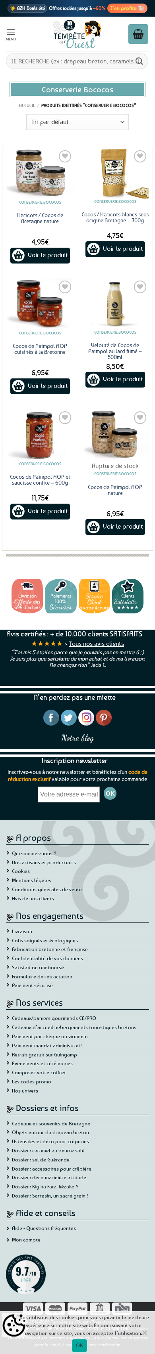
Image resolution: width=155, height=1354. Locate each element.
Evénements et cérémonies (42, 1063)
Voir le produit (48, 255)
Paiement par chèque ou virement (50, 1036)
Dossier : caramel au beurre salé (48, 1150)
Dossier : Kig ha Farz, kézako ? (45, 1186)
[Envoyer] (139, 61)
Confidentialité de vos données (47, 958)
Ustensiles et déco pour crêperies (50, 1141)
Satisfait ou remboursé (38, 967)
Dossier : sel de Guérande (41, 1159)
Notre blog (77, 737)
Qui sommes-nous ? (34, 853)
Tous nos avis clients (96, 643)
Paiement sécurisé (32, 985)
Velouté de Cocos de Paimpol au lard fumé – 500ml (115, 351)
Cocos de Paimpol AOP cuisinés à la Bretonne (40, 349)
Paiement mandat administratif (47, 1045)
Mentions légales (31, 880)
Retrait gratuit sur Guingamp (44, 1054)
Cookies (21, 871)
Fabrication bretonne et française (50, 949)
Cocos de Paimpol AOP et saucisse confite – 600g (40, 479)
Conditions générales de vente (47, 889)
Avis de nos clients (33, 898)
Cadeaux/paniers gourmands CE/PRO (54, 1018)
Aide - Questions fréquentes (44, 1228)
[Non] (144, 1335)
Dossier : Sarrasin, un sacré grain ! (50, 1195)
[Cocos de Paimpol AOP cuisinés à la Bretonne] (40, 304)
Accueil (27, 105)
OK (79, 1345)
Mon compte (26, 1239)
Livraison (22, 931)
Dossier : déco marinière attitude (49, 1177)
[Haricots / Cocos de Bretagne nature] (40, 173)
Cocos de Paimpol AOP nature (115, 490)
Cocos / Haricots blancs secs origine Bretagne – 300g (115, 217)
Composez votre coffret (39, 1072)
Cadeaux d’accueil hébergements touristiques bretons (74, 1027)
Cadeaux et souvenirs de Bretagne (51, 1123)
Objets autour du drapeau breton (50, 1132)
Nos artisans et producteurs (44, 862)
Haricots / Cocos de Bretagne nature (40, 218)
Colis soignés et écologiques (45, 940)
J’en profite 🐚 (127, 8)
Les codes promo (31, 1081)
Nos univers (25, 1090)
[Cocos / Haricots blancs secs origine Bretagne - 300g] (115, 173)
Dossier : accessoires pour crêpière (51, 1168)
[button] (11, 34)
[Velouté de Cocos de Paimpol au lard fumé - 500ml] (115, 304)
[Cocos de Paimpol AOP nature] (115, 434)
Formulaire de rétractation (42, 976)
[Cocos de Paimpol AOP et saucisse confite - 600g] (40, 434)
